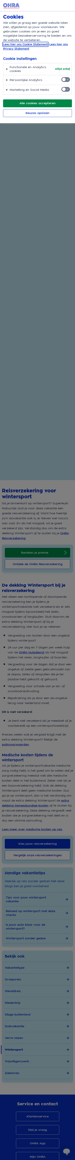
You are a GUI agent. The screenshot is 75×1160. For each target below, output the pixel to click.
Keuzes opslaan (37, 113)
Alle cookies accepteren (37, 103)
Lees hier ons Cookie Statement (25, 44)
